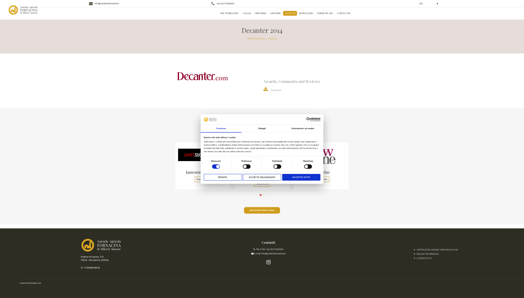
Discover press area (262, 210)
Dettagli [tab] (262, 128)
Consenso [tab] (221, 128)
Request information (428, 254)
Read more (262, 184)
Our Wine (275, 13)
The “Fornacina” (229, 13)
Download (276, 90)
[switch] (247, 166)
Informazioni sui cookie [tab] (303, 128)
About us (290, 13)
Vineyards (260, 13)
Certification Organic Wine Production (437, 250)
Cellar (247, 13)
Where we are (325, 13)
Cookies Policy (424, 258)
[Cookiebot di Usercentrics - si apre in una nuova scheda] (308, 119)
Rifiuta (222, 177)
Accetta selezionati (262, 177)
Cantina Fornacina (256, 38)
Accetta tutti (301, 177)
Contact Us (343, 13)
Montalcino (306, 13)
